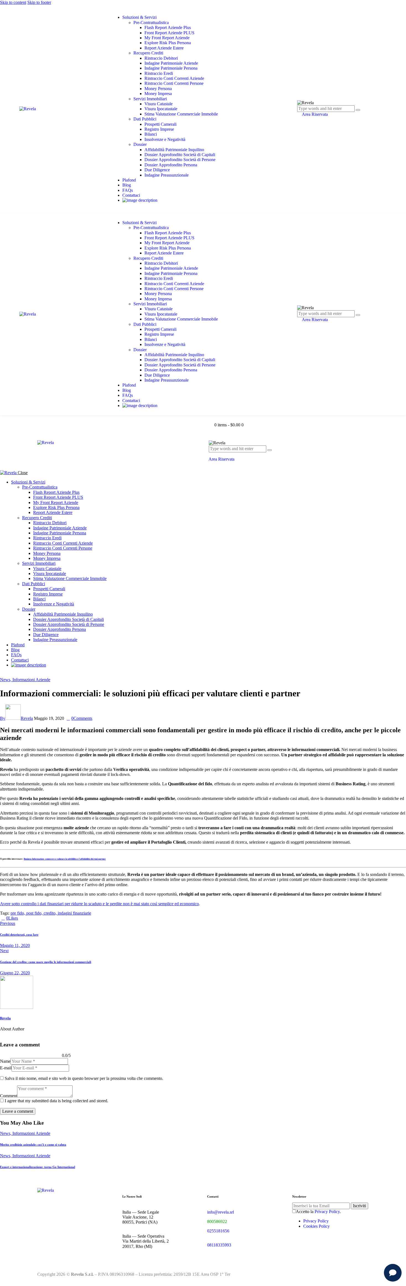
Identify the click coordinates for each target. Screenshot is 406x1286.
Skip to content (13, 2)
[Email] (33, 918)
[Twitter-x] (21, 918)
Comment (8, 1095)
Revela (5, 1018)
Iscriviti (359, 1205)
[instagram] (9, 674)
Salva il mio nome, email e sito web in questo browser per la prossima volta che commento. (84, 1078)
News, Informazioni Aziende (25, 679)
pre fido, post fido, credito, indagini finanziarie (50, 913)
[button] (210, 454)
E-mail (6, 1067)
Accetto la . (318, 1211)
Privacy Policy (327, 1211)
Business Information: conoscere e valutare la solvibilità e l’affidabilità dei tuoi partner (65, 859)
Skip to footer (39, 2)
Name (5, 1061)
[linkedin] (15, 674)
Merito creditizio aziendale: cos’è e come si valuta (33, 1144)
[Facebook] (27, 918)
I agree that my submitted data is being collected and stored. (56, 1100)
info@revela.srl (220, 1212)
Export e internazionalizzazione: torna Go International (37, 1167)
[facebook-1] (3, 674)
